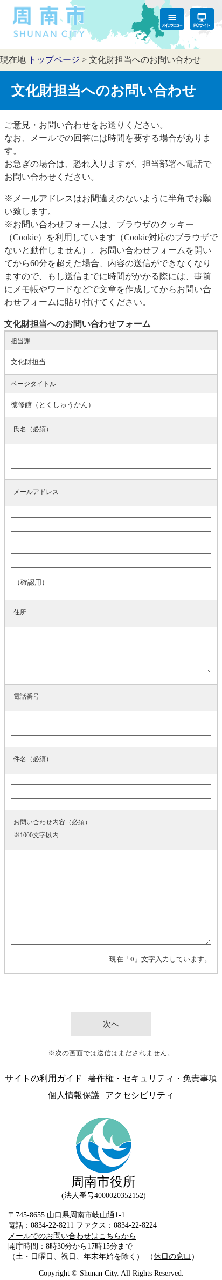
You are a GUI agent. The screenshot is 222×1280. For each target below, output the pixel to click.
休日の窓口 (172, 1256)
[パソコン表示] (202, 19)
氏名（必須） (32, 429)
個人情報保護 (74, 1095)
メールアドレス (36, 492)
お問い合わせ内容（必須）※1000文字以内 (52, 828)
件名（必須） (32, 759)
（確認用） (30, 582)
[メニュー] (172, 19)
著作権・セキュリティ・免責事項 (152, 1078)
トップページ (54, 59)
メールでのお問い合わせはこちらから (72, 1235)
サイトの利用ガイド (43, 1078)
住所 (19, 612)
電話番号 (26, 696)
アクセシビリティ (139, 1095)
